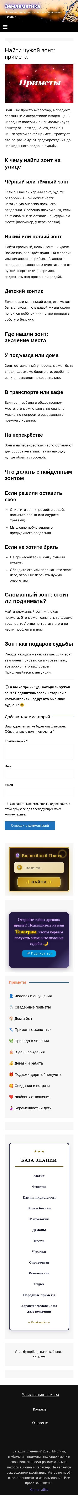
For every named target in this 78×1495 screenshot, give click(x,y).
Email (9, 785)
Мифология (39, 1218)
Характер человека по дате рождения (39, 1308)
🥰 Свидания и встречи (29, 1086)
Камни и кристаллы (39, 1197)
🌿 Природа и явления (29, 1041)
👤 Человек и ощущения (30, 996)
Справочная (39, 1262)
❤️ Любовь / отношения (29, 1097)
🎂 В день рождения (27, 1052)
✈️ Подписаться (39, 953)
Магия (39, 1175)
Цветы (39, 1240)
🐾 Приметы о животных (30, 1030)
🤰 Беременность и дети (30, 1108)
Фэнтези (39, 1186)
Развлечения (39, 1273)
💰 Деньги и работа (26, 1063)
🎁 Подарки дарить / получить (35, 1074)
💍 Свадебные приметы (30, 1007)
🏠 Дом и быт (20, 1018)
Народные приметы (39, 1294)
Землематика (22, 6)
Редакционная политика (40, 1394)
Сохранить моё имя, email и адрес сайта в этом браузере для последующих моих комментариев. (37, 809)
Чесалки (39, 1251)
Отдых (39, 1283)
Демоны (39, 1229)
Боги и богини (39, 1208)
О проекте (40, 1423)
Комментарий (16, 741)
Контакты (40, 1409)
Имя (8, 766)
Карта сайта (39, 1489)
